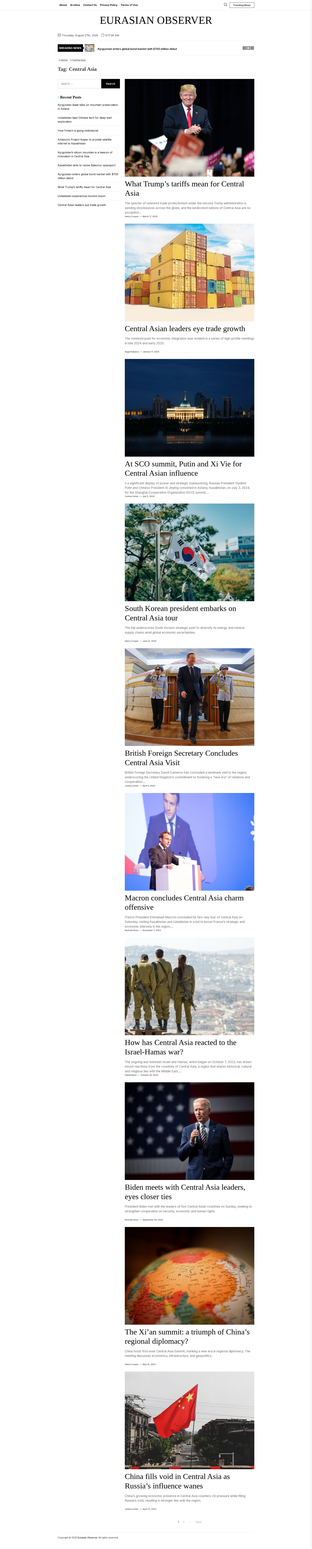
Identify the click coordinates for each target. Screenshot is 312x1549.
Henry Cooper (132, 216)
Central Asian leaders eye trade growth (185, 328)
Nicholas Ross (131, 930)
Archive (75, 5)
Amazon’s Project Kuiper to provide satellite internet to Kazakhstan (84, 141)
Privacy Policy (108, 5)
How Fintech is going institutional (78, 130)
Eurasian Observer (156, 20)
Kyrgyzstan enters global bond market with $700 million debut (88, 176)
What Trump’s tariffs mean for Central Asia (84, 187)
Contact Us (90, 5)
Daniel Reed (130, 1075)
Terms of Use (129, 5)
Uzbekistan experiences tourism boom (81, 196)
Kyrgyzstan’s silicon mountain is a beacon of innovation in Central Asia (85, 154)
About (63, 5)
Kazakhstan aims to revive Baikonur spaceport (86, 165)
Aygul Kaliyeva (132, 351)
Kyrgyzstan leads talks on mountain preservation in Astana (88, 106)
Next (198, 1522)
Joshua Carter (131, 496)
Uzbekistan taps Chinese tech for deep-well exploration (85, 119)
